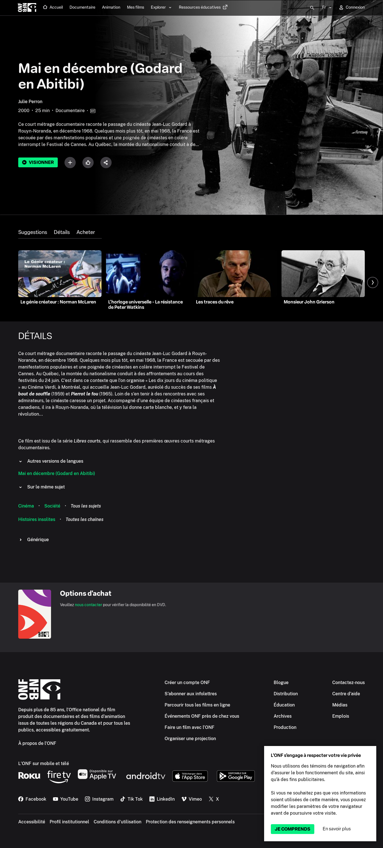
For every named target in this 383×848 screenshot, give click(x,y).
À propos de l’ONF (37, 743)
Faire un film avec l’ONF (189, 727)
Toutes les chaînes (84, 519)
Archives (283, 716)
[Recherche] (312, 7)
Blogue (281, 682)
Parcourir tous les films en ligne (197, 705)
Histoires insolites (36, 519)
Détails (62, 232)
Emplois (340, 716)
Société (52, 506)
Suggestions (32, 232)
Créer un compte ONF (187, 682)
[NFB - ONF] (27, 8)
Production (285, 727)
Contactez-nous (348, 682)
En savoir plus (337, 828)
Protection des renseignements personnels (190, 821)
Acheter (86, 232)
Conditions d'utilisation (117, 821)
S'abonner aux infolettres (191, 693)
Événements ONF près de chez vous (202, 716)
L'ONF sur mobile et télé (43, 763)
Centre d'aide (346, 693)
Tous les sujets (86, 506)
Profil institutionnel (69, 821)
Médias (339, 705)
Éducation (284, 705)
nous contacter (88, 605)
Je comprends (292, 829)
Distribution (286, 693)
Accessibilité (31, 821)
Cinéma (26, 506)
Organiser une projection (190, 738)
